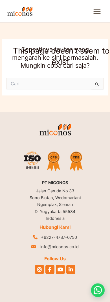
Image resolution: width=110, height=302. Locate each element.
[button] (98, 290)
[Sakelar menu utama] (97, 11)
